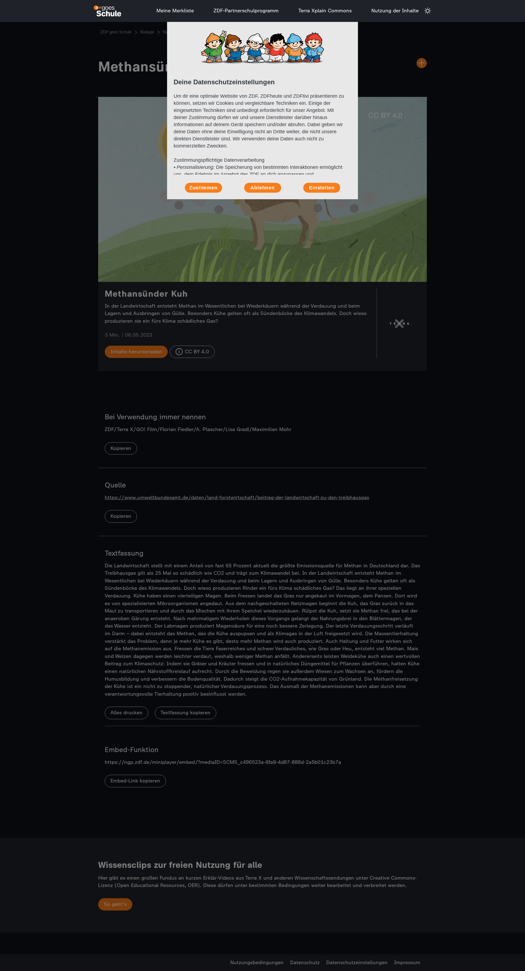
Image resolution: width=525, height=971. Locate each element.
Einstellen (322, 187)
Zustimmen (203, 187)
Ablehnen (262, 187)
